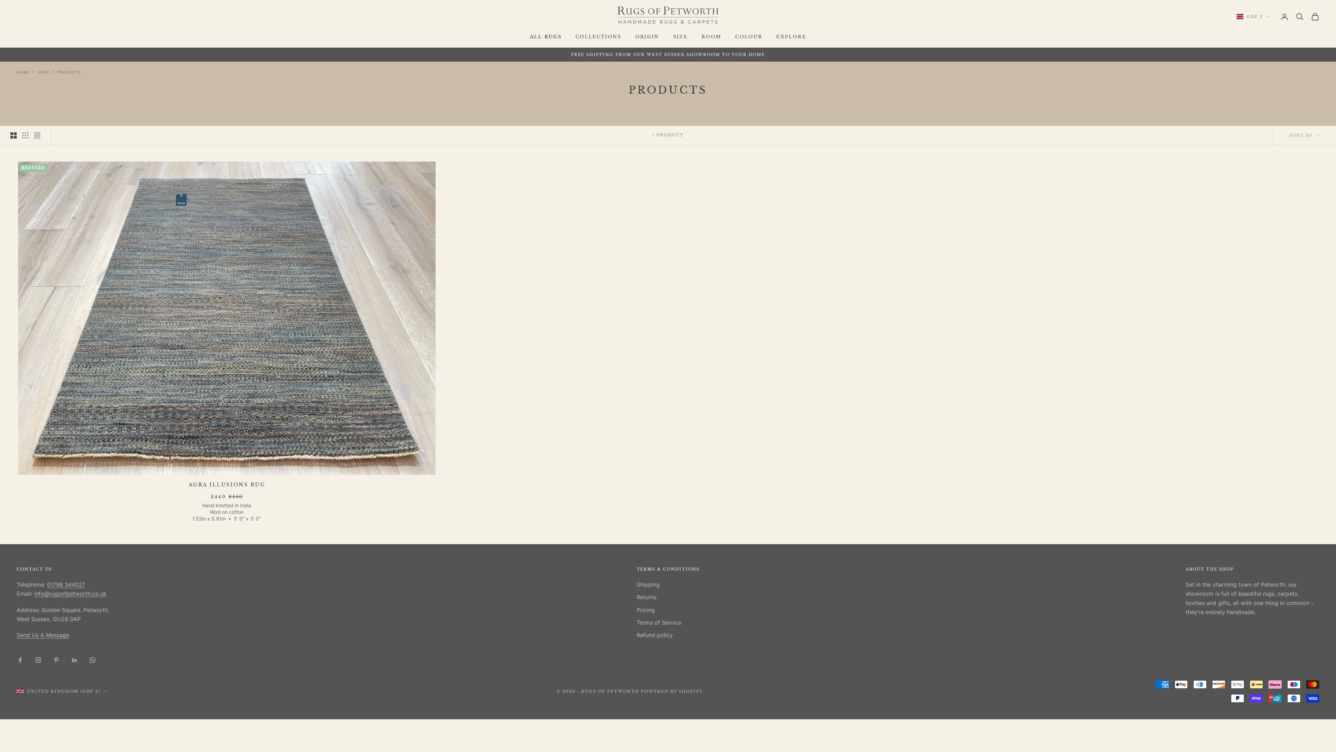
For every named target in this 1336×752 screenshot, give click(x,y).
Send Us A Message (43, 635)
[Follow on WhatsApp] (92, 660)
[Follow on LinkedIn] (74, 660)
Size (680, 37)
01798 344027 (66, 584)
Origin (647, 37)
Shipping (648, 584)
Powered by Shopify (672, 691)
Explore (791, 37)
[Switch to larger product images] (13, 135)
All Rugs (546, 37)
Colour (748, 37)
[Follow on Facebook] (20, 660)
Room (711, 37)
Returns (647, 597)
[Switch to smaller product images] (25, 135)
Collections (598, 37)
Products (69, 72)
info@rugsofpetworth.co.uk (70, 593)
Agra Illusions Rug (227, 485)
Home (23, 72)
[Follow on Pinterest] (56, 660)
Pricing (646, 609)
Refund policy (655, 635)
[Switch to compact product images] (37, 135)
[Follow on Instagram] (38, 660)
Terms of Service (659, 622)
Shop (43, 72)
